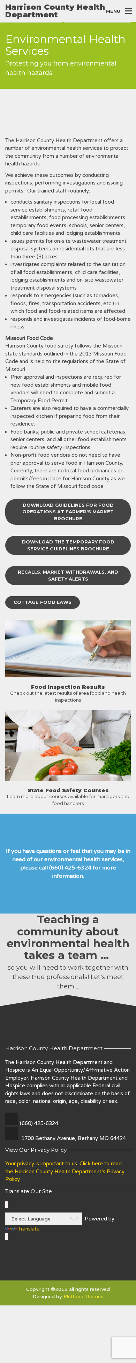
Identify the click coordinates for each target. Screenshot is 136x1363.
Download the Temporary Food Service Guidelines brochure (68, 545)
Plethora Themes (83, 1297)
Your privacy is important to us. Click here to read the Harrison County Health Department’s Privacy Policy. (64, 1171)
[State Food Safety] (68, 648)
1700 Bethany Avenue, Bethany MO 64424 (73, 1138)
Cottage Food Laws (42, 602)
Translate (29, 1229)
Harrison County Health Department (55, 11)
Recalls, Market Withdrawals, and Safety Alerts (68, 575)
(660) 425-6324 (39, 1123)
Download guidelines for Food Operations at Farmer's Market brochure (68, 511)
